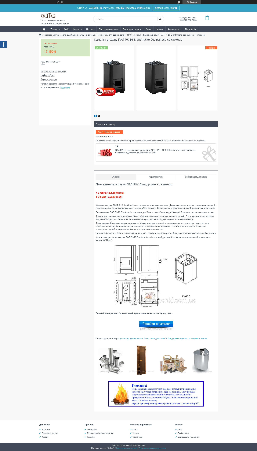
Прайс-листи (183, 433)
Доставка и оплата (132, 29)
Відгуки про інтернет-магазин (100, 433)
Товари (54, 29)
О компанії (92, 429)
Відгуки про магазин (108, 29)
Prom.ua (141, 445)
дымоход (124, 338)
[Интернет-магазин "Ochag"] (48, 15)
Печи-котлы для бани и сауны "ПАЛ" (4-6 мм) (119, 35)
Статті (148, 29)
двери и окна (136, 338)
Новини (159, 29)
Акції (66, 29)
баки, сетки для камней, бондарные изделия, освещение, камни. (175, 338)
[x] (99, 116)
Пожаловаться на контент (126, 448)
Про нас (90, 29)
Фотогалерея (174, 29)
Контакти (77, 29)
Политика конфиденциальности (152, 448)
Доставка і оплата (50, 433)
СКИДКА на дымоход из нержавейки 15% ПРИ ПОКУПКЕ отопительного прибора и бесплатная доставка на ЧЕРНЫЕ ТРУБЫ (155, 151)
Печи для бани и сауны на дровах (78, 35)
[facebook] (95, 116)
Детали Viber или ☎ (166, 8)
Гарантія (91, 437)
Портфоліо (190, 29)
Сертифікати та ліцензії (188, 437)
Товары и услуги (51, 35)
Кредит (45, 437)
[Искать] (160, 19)
